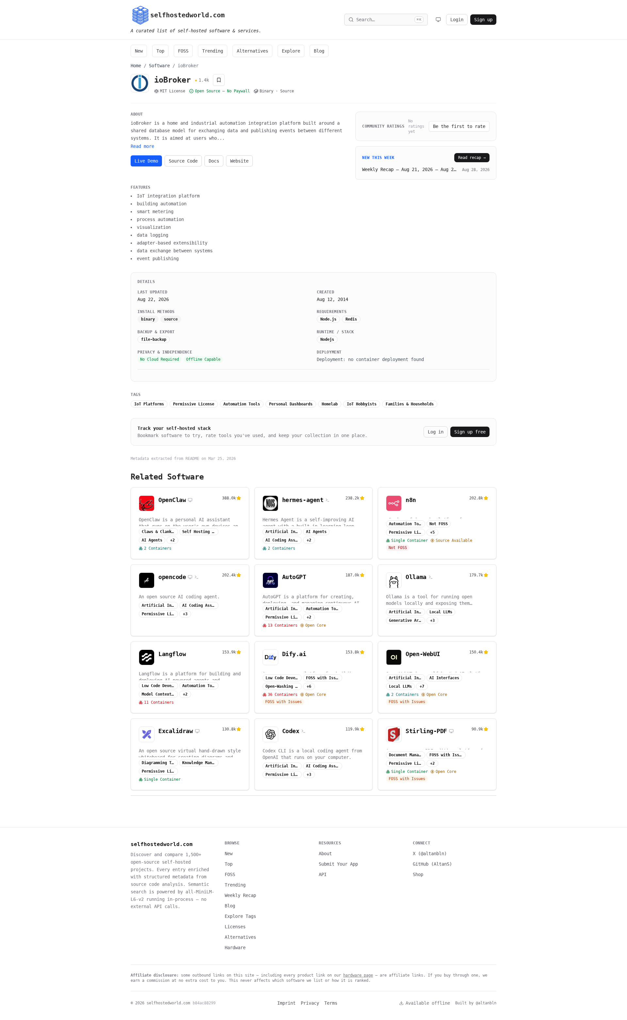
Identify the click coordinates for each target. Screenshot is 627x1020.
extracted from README (175, 458)
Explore (291, 51)
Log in (435, 431)
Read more (142, 146)
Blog (319, 51)
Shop (418, 874)
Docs (214, 161)
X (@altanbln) (430, 853)
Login (456, 19)
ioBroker (188, 65)
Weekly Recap (240, 895)
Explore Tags (240, 916)
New (139, 51)
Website (239, 161)
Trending (212, 51)
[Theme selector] (438, 19)
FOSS (183, 51)
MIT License (172, 91)
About (325, 853)
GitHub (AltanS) (432, 864)
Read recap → (472, 157)
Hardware (235, 947)
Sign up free (470, 431)
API (323, 874)
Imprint (286, 1003)
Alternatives (252, 51)
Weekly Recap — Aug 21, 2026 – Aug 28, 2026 (410, 169)
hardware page (358, 975)
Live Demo (146, 161)
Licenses (235, 926)
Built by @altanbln (475, 1003)
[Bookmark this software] (219, 80)
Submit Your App (338, 864)
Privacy (310, 1003)
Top (160, 51)
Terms (330, 1003)
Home (136, 65)
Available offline (428, 1003)
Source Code (183, 161)
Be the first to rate (459, 126)
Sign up (483, 19)
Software (159, 65)
